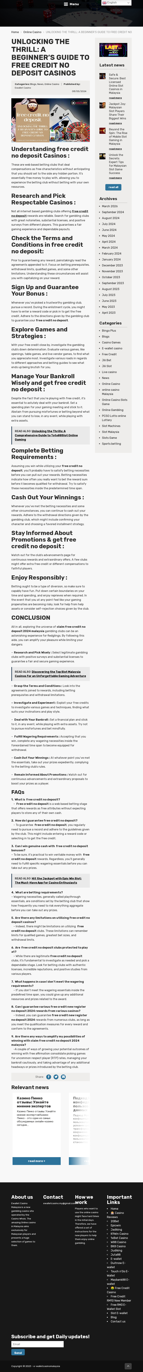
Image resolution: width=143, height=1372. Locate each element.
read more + (36, 1161)
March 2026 (110, 206)
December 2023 (112, 265)
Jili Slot (107, 366)
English (112, 2)
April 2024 (109, 241)
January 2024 (111, 259)
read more (115, 97)
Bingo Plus (109, 330)
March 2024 (110, 247)
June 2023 (109, 301)
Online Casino (32, 32)
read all (113, 187)
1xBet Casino (119, 1238)
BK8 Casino (118, 1246)
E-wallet (116, 1258)
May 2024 (108, 235)
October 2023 (111, 277)
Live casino (109, 372)
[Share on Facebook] (48, 1076)
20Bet (115, 1221)
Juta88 (116, 1254)
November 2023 (112, 271)
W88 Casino (118, 1242)
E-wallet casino (112, 348)
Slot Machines (111, 426)
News (40, 84)
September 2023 (113, 283)
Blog (114, 1317)
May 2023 (108, 306)
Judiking (116, 1250)
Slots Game (109, 437)
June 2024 (109, 230)
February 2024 (111, 253)
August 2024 (110, 218)
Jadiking (116, 1229)
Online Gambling (112, 410)
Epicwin (116, 1225)
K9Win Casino (119, 1233)
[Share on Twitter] (56, 1076)
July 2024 (108, 224)
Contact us (118, 1321)
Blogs (33, 84)
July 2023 (108, 295)
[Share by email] (63, 1076)
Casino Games (111, 342)
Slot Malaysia (110, 432)
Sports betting (111, 443)
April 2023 (108, 312)
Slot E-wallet (119, 1313)
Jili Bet (106, 360)
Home (15, 32)
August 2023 (110, 289)
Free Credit (109, 354)
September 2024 (113, 212)
